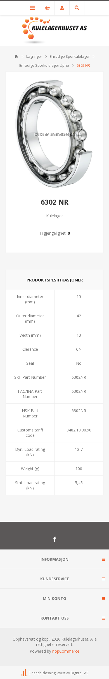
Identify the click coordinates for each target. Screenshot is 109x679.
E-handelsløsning (42, 673)
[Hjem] (16, 56)
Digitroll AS (79, 673)
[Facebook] (54, 539)
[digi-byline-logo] (25, 673)
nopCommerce (65, 651)
